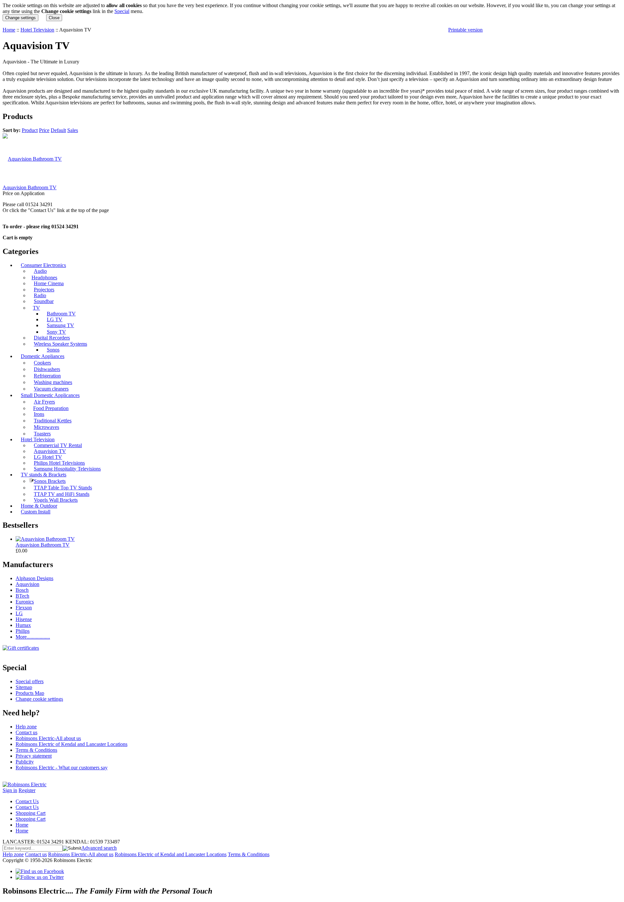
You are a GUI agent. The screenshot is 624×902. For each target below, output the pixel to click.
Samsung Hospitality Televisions (67, 468)
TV (36, 308)
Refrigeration (47, 375)
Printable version (465, 30)
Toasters (42, 433)
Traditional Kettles (53, 420)
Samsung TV (60, 325)
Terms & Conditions (36, 750)
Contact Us (27, 801)
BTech (22, 596)
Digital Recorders (52, 337)
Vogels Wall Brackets (56, 500)
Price (44, 130)
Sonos (53, 349)
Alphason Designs (34, 578)
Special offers (30, 681)
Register (27, 790)
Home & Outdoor (39, 506)
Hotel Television (37, 30)
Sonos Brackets (50, 481)
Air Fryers (44, 402)
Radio (40, 295)
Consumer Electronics (43, 265)
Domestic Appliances (42, 356)
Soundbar (44, 301)
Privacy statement (34, 756)
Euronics (25, 601)
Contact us (26, 732)
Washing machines (53, 382)
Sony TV (56, 332)
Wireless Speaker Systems (60, 344)
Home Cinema (49, 283)
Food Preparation (51, 408)
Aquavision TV (50, 451)
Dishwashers (47, 369)
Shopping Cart (31, 813)
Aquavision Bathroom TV (30, 187)
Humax (23, 625)
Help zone (26, 726)
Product (30, 130)
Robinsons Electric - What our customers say (62, 767)
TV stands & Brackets (43, 474)
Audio (40, 271)
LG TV (54, 319)
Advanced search (99, 848)
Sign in (10, 790)
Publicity (25, 761)
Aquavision (27, 584)
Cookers (42, 362)
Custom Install (35, 511)
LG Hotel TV (48, 457)
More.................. (33, 637)
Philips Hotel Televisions (59, 463)
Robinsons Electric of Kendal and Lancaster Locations (71, 744)
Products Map (30, 693)
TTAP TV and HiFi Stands (61, 494)
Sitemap (24, 687)
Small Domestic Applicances (50, 395)
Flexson (24, 607)
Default (58, 130)
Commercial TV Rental (58, 445)
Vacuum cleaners (51, 388)
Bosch (22, 590)
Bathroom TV (61, 313)
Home (9, 30)
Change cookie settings (39, 699)
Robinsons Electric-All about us (48, 738)
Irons (39, 414)
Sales (72, 130)
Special (121, 11)
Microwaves (46, 427)
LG (19, 613)
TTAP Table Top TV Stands (63, 487)
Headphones (44, 277)
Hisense (24, 619)
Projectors (44, 289)
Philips (23, 631)
